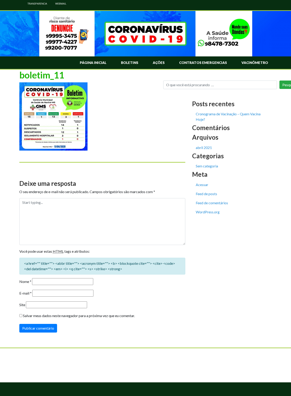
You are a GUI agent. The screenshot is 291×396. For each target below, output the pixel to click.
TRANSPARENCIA (37, 3)
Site (22, 305)
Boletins (129, 63)
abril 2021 (204, 147)
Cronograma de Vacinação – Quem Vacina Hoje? (228, 116)
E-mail (25, 293)
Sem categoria (207, 166)
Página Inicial (93, 63)
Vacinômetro (254, 63)
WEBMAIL (60, 3)
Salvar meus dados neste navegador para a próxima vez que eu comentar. (79, 315)
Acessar (202, 184)
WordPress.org (208, 212)
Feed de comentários (212, 203)
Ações (159, 63)
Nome (25, 281)
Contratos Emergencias (203, 63)
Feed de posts (206, 194)
